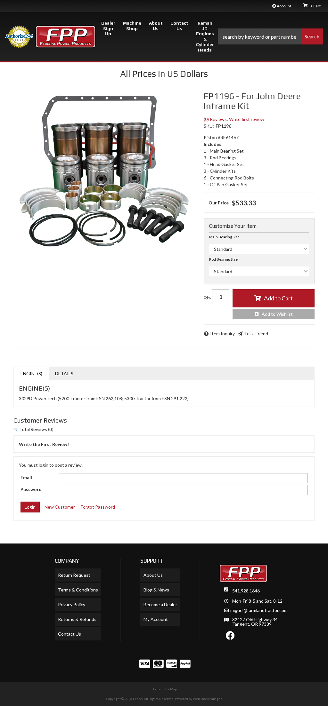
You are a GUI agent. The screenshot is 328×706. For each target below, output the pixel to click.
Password (31, 489)
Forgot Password (98, 507)
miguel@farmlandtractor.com (259, 610)
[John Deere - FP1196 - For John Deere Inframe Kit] (103, 171)
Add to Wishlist (277, 314)
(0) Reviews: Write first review (234, 119)
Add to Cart (278, 298)
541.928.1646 (246, 590)
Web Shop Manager (207, 699)
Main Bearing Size (224, 236)
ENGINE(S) (31, 373)
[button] (270, 36)
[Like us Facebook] (230, 637)
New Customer (60, 507)
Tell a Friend (256, 333)
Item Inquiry (222, 333)
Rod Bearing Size (223, 259)
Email (26, 477)
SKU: (209, 126)
